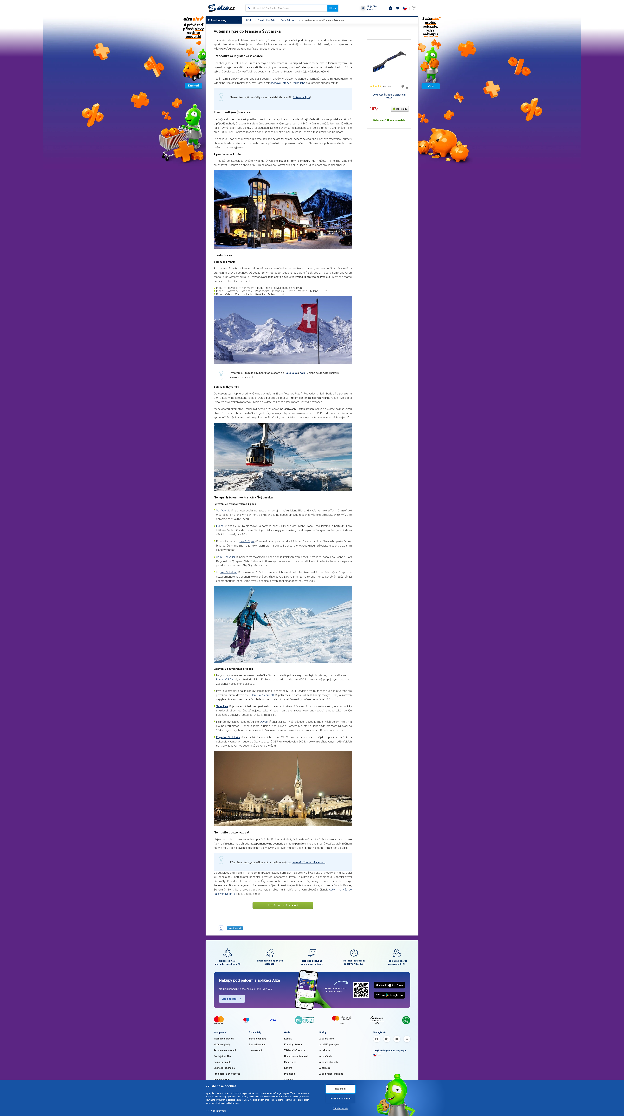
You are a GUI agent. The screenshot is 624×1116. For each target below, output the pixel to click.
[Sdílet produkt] (221, 928)
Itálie (302, 372)
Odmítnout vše (340, 1108)
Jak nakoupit (255, 1050)
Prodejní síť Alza (222, 1056)
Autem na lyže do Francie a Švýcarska (324, 20)
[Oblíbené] (398, 8)
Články (249, 20)
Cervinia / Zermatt (262, 695)
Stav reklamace (257, 1044)
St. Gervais (223, 510)
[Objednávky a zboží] (390, 8)
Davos (264, 721)
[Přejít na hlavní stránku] (221, 8)
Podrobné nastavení (340, 1098)
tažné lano (299, 82)
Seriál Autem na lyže (290, 20)
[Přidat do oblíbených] (402, 86)
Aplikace (288, 1079)
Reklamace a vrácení (225, 1050)
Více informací (218, 1111)
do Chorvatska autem (312, 862)
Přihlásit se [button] (372, 9)
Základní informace (294, 1050)
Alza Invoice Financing (331, 1073)
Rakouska (291, 372)
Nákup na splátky (222, 1062)
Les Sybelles (228, 572)
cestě (295, 862)
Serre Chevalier (225, 557)
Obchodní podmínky (224, 1068)
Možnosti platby (222, 1044)
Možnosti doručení (224, 1038)
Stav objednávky (257, 1038)
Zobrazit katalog (217, 20)
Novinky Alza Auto (266, 20)
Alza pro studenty (328, 1062)
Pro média (289, 1073)
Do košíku (401, 109)
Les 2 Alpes (247, 541)
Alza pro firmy (326, 1038)
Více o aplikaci (229, 999)
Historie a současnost (296, 1056)
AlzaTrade (324, 1068)
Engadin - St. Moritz (228, 737)
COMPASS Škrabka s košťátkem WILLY (389, 96)
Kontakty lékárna (293, 1044)
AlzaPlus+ (324, 1050)
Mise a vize (290, 1062)
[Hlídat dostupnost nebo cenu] (407, 86)
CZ (379, 1054)
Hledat (332, 8)
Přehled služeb (221, 1079)
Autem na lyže (301, 97)
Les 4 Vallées (225, 679)
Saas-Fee (222, 706)
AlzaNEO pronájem (329, 1044)
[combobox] (286, 8)
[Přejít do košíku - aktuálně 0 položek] (414, 8)
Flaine (220, 526)
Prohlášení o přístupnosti (227, 1073)
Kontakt (288, 1038)
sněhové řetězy (279, 82)
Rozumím (340, 1088)
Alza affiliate (325, 1056)
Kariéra (288, 1068)
